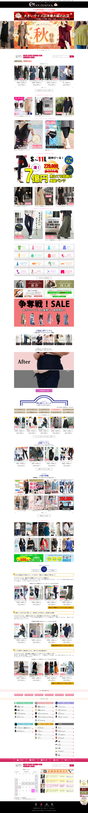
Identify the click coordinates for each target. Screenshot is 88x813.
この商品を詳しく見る (44, 390)
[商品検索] (72, 56)
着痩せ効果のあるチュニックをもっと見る (61, 645)
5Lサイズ (49, 694)
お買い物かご (60, 0)
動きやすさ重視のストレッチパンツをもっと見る (60, 607)
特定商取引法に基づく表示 (38, 808)
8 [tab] (50, 50)
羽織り (40, 55)
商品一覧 (65, 0)
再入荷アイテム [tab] (27, 61)
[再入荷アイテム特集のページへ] (84, 793)
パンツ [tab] (68, 409)
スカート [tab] (20, 412)
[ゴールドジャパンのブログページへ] (84, 801)
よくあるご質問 (47, 0)
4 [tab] (43, 50)
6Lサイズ (59, 694)
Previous (14, 35)
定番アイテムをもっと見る (44, 469)
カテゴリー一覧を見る (44, 277)
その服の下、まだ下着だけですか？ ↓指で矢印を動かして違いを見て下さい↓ (44, 349)
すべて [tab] (19, 409)
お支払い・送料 (70, 0)
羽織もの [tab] (32, 412)
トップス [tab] (32, 409)
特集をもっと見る (44, 515)
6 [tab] (46, 50)
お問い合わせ (52, 808)
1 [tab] (37, 50)
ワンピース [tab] (44, 409)
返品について (46, 808)
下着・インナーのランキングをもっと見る (44, 436)
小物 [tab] (68, 412)
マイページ (42, 0)
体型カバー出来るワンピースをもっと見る (61, 683)
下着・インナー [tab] (44, 412)
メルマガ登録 (54, 0)
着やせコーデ (35, 55)
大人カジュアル (26, 57)
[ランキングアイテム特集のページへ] (84, 783)
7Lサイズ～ (69, 694)
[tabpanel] (44, 35)
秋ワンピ (32, 57)
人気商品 (25, 55)
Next (74, 35)
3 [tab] (41, 50)
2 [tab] (39, 50)
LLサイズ (18, 694)
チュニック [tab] (56, 409)
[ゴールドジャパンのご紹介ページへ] (84, 796)
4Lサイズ (39, 694)
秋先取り (30, 55)
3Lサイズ (29, 694)
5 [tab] (44, 50)
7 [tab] (48, 50)
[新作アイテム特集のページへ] (84, 789)
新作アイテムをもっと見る (44, 90)
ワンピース (44, 653)
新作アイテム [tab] (18, 61)
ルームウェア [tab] (56, 412)
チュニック (50, 615)
